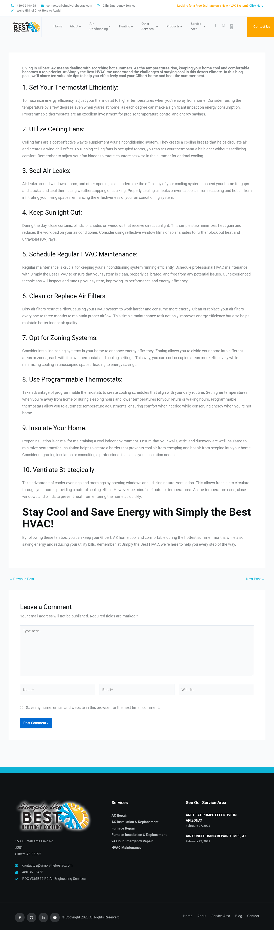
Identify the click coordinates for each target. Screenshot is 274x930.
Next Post (255, 579)
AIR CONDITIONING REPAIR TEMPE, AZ (216, 836)
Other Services (147, 26)
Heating (124, 26)
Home (58, 26)
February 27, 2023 (198, 825)
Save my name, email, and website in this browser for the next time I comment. (93, 707)
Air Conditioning (98, 26)
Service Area (196, 26)
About (74, 26)
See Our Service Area (206, 802)
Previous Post (21, 579)
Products (173, 26)
